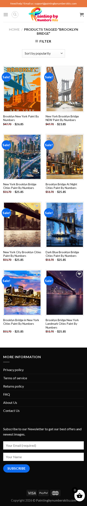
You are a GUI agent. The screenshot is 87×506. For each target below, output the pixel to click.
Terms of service (15, 378)
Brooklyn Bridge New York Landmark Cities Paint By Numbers (62, 323)
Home (14, 29)
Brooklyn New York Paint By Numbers (21, 118)
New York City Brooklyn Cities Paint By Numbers (22, 254)
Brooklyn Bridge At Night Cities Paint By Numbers (61, 186)
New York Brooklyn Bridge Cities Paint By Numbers (19, 186)
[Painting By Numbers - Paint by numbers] (43, 14)
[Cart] (82, 14)
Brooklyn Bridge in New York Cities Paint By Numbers (21, 322)
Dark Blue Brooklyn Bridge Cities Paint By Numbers (62, 254)
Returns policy (13, 386)
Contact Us (11, 410)
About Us (10, 402)
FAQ (6, 394)
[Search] (15, 14)
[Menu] (5, 14)
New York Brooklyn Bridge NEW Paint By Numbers (62, 118)
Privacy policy (13, 370)
